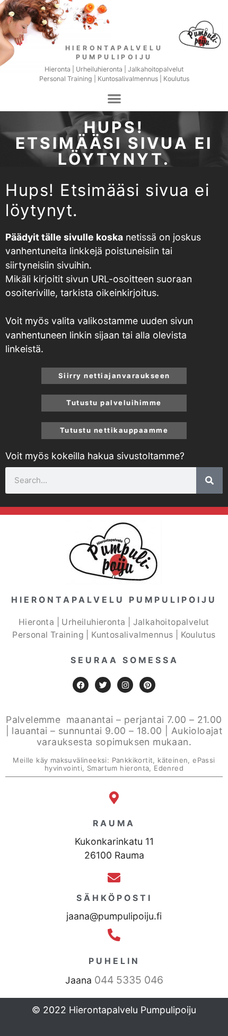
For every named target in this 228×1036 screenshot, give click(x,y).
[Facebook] (81, 685)
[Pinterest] (147, 685)
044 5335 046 (128, 980)
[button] (114, 98)
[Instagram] (125, 685)
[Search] (209, 480)
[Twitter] (103, 685)
